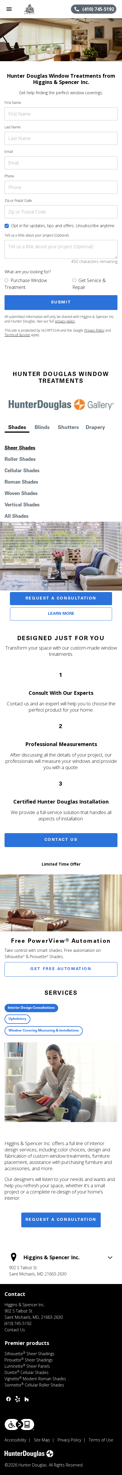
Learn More (61, 614)
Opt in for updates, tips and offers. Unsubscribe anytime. (63, 225)
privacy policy (65, 321)
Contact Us (61, 840)
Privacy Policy (94, 330)
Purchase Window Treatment (26, 283)
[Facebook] (8, 1399)
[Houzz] (27, 1399)
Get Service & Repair (89, 283)
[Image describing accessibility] (19, 1424)
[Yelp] (18, 1399)
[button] (9, 9)
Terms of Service (17, 334)
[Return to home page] (35, 9)
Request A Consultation (61, 599)
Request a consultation (61, 1220)
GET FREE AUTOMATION (60, 969)
